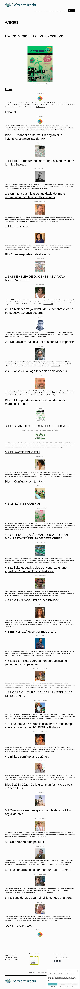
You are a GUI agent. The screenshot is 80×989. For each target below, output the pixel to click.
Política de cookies (54, 986)
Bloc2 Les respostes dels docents (27, 254)
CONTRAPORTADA (18, 925)
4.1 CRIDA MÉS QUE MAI (22, 503)
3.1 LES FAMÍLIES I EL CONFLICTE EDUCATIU (37, 426)
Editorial (10, 112)
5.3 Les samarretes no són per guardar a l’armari (37, 869)
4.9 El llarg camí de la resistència (27, 756)
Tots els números (49, 11)
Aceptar (52, 984)
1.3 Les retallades (17, 226)
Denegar (63, 984)
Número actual (38, 11)
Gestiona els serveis (52, 980)
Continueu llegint (40, 107)
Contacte (71, 11)
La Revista (58, 11)
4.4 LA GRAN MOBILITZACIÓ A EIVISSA (32, 600)
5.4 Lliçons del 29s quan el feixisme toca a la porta (38, 897)
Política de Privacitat (62, 986)
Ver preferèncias (73, 984)
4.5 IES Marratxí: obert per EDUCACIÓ (31, 631)
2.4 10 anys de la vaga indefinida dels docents (36, 371)
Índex (8, 89)
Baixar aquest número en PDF (40, 84)
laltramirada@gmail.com (63, 957)
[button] (77, 971)
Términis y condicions (71, 986)
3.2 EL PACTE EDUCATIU (22, 452)
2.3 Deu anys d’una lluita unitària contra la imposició (40, 342)
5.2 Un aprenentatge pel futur (24, 842)
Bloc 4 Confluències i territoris (25, 481)
